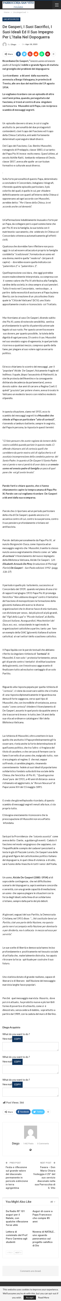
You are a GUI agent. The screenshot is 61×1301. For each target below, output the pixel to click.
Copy (17, 1038)
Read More (43, 1297)
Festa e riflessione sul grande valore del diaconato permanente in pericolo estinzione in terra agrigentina (17, 1177)
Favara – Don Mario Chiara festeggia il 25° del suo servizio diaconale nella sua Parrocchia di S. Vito (44, 1177)
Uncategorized (11, 19)
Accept (30, 1297)
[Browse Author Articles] (30, 1132)
